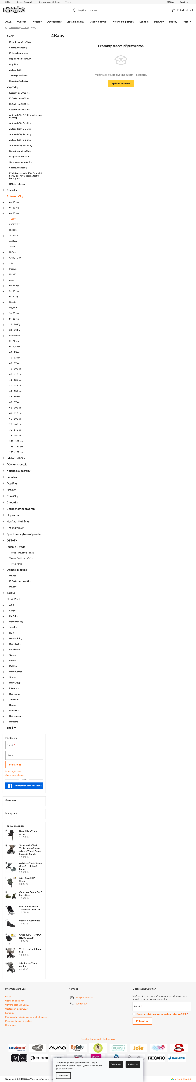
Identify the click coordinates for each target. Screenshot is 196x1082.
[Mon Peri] (158, 1047)
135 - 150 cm (16, 452)
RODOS (13, 230)
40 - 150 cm (15, 391)
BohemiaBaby (16, 621)
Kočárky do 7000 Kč (19, 109)
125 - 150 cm (16, 446)
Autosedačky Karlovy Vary (102, 1039)
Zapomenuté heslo (14, 775)
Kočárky (12, 190)
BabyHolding (15, 638)
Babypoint (14, 694)
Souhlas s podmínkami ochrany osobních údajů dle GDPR (161, 1014)
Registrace (184, 2)
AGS (11, 605)
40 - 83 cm (14, 357)
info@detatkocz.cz (84, 997)
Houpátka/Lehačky (18, 81)
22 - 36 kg (14, 330)
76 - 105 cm (15, 424)
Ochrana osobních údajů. (49, 2)
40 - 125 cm (15, 374)
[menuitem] (8, 21)
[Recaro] (156, 1058)
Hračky (11, 490)
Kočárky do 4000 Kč (19, 98)
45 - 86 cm (14, 396)
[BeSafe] (78, 1047)
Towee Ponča (15, 563)
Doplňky (13, 64)
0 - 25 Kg (14, 213)
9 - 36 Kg (14, 318)
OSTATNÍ (12, 540)
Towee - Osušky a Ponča (21, 552)
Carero (12, 655)
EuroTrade (14, 649)
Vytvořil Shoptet (183, 1079)
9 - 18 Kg (14, 291)
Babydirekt (14, 643)
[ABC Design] (19, 1058)
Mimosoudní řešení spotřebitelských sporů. (26, 1017)
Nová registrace (13, 771)
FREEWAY (14, 224)
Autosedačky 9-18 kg (20, 134)
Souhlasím (133, 1064)
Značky (11, 728)
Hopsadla (13, 515)
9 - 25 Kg (14, 313)
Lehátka (12, 477)
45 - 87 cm (14, 402)
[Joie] (138, 1047)
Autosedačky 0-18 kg (20, 123)
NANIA (12, 274)
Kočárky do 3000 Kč (19, 92)
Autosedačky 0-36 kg (20, 128)
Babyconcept (15, 716)
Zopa (11, 279)
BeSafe (12, 252)
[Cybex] (39, 1058)
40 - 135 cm (15, 380)
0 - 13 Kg (14, 202)
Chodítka (12, 502)
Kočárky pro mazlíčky (20, 581)
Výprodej (12, 87)
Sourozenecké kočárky (20, 162)
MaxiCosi (13, 268)
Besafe (12, 302)
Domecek (14, 710)
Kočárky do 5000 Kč (19, 104)
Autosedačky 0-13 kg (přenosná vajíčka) (25, 116)
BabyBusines (15, 671)
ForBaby (13, 616)
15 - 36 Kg (14, 324)
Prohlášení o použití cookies (18, 1021)
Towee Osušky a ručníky (21, 558)
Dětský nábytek (17, 184)
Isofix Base (14, 335)
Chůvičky (12, 496)
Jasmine (13, 627)
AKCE (10, 36)
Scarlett (13, 677)
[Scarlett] (179, 1047)
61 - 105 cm (15, 407)
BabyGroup (15, 682)
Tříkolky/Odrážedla (19, 75)
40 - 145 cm (15, 385)
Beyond (13, 307)
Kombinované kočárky (20, 42)
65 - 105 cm (15, 418)
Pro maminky (15, 528)
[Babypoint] (17, 1047)
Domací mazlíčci (17, 570)
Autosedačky (15, 70)
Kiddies (13, 666)
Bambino (13, 721)
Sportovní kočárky (18, 47)
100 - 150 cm (16, 441)
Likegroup (14, 688)
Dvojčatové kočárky (19, 156)
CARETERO (15, 257)
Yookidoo (13, 699)
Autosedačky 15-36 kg (20, 145)
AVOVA (13, 241)
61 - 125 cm (15, 413)
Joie (11, 263)
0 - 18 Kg (14, 207)
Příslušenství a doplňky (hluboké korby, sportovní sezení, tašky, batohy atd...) (25, 176)
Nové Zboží (14, 599)
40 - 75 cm (14, 352)
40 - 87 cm (14, 363)
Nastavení (63, 1075)
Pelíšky (12, 586)
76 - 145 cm (15, 429)
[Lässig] (98, 1047)
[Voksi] (118, 1047)
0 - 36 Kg (14, 285)
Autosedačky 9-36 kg (20, 140)
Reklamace (10, 1025)
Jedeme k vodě (16, 547)
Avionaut (13, 235)
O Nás (8, 2)
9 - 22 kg (13, 296)
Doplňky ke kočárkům (20, 58)
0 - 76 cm (14, 341)
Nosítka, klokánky (18, 521)
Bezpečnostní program (21, 509)
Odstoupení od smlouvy (16, 1008)
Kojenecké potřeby (18, 53)
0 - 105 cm (14, 346)
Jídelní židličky (16, 458)
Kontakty (9, 1012)
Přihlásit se (15, 764)
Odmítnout (116, 1064)
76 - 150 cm (15, 435)
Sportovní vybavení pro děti (24, 534)
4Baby (12, 218)
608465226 (82, 1003)
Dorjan (12, 705)
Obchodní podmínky (24, 2)
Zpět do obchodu (121, 83)
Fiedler (12, 660)
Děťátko (85, 1039)
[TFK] (37, 1047)
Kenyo (12, 610)
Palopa (12, 575)
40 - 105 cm (15, 368)
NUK (11, 632)
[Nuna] (57, 1047)
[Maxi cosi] (177, 1058)
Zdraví (11, 593)
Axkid (12, 246)
